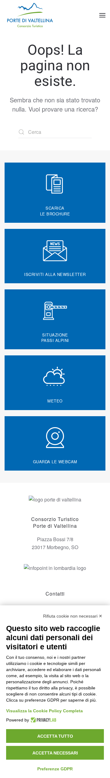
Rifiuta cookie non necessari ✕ (72, 616)
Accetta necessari (55, 752)
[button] (102, 15)
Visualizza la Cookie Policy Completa (44, 710)
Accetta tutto (55, 736)
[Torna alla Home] (31, 15)
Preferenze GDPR (55, 768)
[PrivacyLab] (42, 720)
